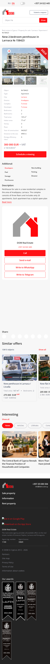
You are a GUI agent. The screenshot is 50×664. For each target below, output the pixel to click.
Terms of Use (7, 566)
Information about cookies (13, 570)
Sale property (8, 493)
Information (8, 498)
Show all (42, 349)
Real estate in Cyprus (9, 30)
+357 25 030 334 (40, 484)
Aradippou (25, 100)
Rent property (9, 503)
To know (24, 104)
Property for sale (24, 30)
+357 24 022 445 (42, 3)
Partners (5, 554)
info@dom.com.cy (41, 487)
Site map (6, 558)
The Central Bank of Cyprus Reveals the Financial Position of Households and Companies (19, 463)
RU (9, 3)
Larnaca (35, 30)
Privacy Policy (7, 562)
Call (25, 253)
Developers (9, 168)
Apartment (43, 30)
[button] (44, 61)
